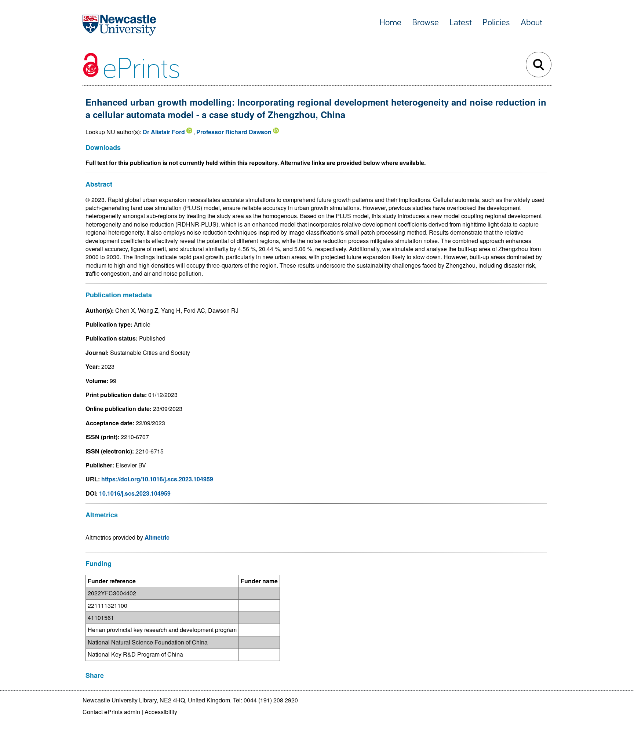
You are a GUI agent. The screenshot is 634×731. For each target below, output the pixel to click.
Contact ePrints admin (111, 712)
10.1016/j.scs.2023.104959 (135, 493)
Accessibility (161, 712)
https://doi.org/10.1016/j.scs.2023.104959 (157, 479)
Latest (460, 22)
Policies (496, 22)
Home (390, 22)
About (531, 22)
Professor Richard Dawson (234, 132)
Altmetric (157, 537)
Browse (425, 22)
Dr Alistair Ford (164, 132)
